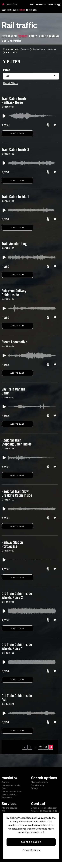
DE (56, 4)
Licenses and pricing (11, 785)
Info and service (9, 808)
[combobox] (31, 76)
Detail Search (13, 10)
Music (4, 10)
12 (40, 747)
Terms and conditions (12, 791)
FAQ (4, 811)
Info (28, 10)
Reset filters (10, 83)
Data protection (9, 794)
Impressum (7, 797)
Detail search (37, 785)
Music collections (39, 782)
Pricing (34, 10)
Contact (6, 782)
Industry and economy (44, 49)
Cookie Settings (31, 850)
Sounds (22, 10)
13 (46, 747)
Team (4, 788)
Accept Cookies (31, 842)
